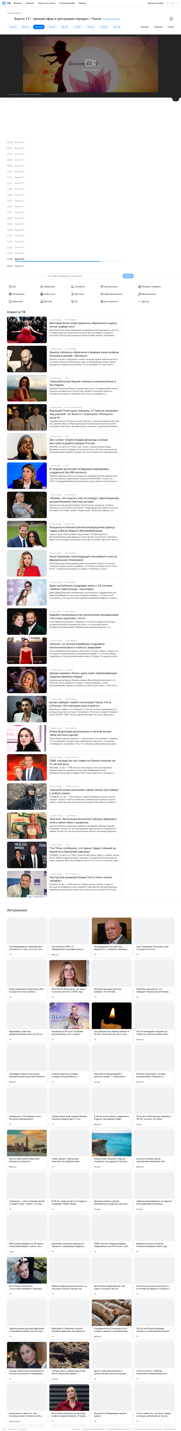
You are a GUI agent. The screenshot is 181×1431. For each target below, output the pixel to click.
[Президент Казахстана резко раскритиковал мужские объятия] (27, 1065)
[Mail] (4, 3)
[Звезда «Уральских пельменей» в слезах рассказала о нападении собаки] (27, 1362)
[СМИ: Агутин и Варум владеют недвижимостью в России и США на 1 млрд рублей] (112, 1234)
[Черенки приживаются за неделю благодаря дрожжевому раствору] (154, 1192)
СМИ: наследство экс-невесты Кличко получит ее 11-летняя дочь (82, 762)
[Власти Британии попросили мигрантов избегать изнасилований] (27, 1150)
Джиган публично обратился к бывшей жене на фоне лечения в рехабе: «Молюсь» (84, 354)
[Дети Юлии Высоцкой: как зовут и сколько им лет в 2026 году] (69, 980)
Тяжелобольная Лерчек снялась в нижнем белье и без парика (82, 383)
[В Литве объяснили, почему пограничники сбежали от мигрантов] (154, 1065)
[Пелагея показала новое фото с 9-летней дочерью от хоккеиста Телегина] (154, 1277)
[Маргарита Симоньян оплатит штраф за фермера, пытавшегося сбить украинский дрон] (69, 1319)
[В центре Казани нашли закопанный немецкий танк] (154, 1150)
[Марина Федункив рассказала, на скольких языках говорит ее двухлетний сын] (69, 1277)
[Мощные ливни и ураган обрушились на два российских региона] (112, 1192)
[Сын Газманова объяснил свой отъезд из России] (154, 937)
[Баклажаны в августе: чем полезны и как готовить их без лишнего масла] (27, 1404)
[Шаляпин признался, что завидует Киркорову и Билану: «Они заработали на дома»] (154, 980)
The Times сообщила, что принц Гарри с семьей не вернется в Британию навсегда (82, 850)
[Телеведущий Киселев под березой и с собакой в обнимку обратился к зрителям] (112, 937)
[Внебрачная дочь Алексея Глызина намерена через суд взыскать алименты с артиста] (154, 1234)
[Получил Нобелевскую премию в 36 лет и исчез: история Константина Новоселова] (154, 1107)
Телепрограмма (14, 13)
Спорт (171, 27)
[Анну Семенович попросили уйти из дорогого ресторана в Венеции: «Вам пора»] (27, 980)
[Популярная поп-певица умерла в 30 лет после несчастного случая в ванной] (112, 1022)
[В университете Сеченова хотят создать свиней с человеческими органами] (112, 1319)
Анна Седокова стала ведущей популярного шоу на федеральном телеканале (83, 558)
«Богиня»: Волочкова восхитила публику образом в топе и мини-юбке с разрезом (82, 820)
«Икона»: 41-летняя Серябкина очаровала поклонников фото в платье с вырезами (77, 645)
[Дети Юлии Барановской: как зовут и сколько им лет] (112, 1277)
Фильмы (145, 27)
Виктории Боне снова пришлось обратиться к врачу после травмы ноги (83, 325)
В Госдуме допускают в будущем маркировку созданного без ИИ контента (79, 470)
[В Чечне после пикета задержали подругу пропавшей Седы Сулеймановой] (112, 1107)
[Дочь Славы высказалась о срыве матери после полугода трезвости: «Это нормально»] (112, 1362)
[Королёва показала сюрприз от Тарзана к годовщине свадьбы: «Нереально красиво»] (69, 1234)
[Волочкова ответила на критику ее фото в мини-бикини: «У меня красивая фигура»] (69, 1404)
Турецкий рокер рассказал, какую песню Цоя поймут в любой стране (84, 791)
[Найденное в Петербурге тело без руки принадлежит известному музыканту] (27, 1107)
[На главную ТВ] (8, 3)
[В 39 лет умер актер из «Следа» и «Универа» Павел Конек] (69, 1192)
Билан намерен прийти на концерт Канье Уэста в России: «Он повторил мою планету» (80, 704)
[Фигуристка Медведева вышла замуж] (112, 1404)
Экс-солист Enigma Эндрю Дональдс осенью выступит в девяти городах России (78, 441)
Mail (4, 1429)
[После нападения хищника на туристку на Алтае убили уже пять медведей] (154, 1022)
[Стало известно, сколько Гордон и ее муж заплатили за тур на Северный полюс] (154, 1404)
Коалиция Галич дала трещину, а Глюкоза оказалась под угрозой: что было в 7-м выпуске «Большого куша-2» (83, 414)
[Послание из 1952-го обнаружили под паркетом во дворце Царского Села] (69, 937)
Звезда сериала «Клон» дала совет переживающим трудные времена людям (83, 675)
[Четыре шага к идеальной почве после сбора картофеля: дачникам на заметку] (69, 1362)
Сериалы (158, 27)
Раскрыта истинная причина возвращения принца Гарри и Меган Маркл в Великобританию (82, 529)
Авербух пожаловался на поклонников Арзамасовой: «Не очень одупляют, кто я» (84, 616)
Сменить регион (111, 19)
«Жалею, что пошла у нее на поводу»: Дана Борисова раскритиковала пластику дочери (84, 500)
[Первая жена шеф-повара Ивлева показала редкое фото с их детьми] (69, 1107)
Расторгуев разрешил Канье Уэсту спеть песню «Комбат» (80, 879)
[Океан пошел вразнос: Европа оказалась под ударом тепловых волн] (112, 1150)
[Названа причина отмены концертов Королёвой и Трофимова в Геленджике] (69, 1065)
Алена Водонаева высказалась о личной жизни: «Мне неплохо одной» (80, 733)
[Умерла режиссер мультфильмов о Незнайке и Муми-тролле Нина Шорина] (27, 1319)
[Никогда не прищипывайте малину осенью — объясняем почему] (112, 1065)
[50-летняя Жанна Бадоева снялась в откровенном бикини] (154, 1319)
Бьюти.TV (19, 142)
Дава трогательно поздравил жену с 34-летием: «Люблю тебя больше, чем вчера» (81, 587)
